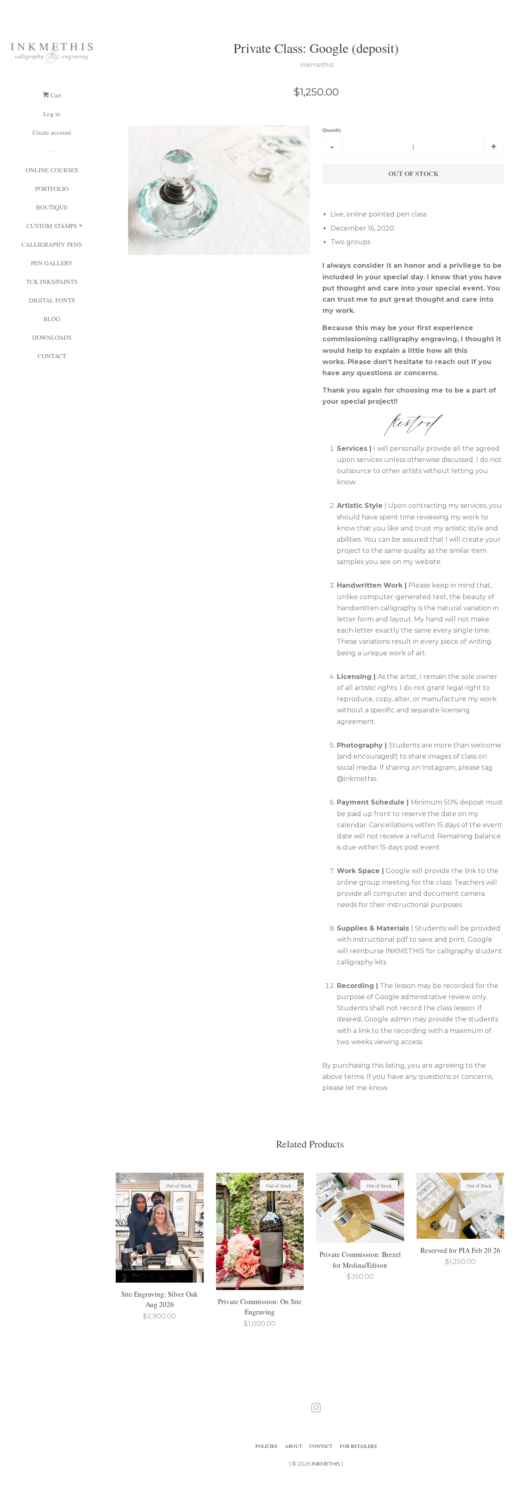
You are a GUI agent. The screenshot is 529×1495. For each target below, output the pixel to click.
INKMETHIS (326, 1464)
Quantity (331, 129)
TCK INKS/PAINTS (51, 281)
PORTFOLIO (52, 188)
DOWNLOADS (51, 337)
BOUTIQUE (52, 207)
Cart (55, 95)
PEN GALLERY (52, 263)
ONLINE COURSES (52, 170)
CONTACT (52, 356)
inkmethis (316, 65)
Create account (52, 132)
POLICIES (266, 1446)
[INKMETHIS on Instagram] (316, 1409)
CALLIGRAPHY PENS (51, 244)
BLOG (51, 318)
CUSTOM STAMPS (51, 225)
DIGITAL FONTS (52, 300)
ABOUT (293, 1446)
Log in (51, 114)
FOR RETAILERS (358, 1446)
